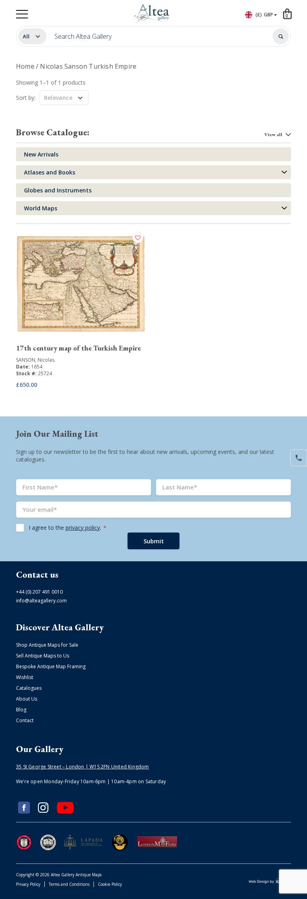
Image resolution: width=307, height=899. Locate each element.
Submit (154, 541)
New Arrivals (41, 154)
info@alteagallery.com (41, 600)
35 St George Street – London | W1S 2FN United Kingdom (82, 766)
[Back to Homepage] (152, 14)
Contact (25, 720)
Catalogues (29, 688)
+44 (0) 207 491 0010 (39, 591)
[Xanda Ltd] (270, 882)
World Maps (40, 208)
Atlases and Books (49, 172)
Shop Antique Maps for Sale (47, 645)
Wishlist (24, 677)
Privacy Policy (28, 884)
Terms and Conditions (69, 884)
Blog (21, 709)
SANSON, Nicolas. (36, 359)
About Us (26, 698)
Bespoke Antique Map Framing (51, 666)
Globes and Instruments (58, 190)
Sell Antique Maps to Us (42, 655)
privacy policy (83, 527)
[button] (139, 237)
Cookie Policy (110, 884)
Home (25, 66)
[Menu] (22, 14)
